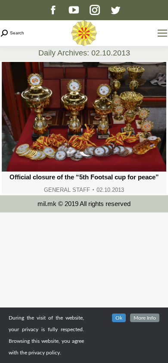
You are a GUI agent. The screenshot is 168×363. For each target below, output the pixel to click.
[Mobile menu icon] (162, 33)
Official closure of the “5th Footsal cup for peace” (84, 177)
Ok (118, 317)
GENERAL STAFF (67, 190)
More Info (145, 317)
